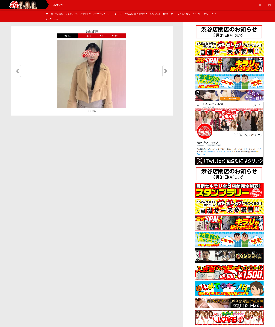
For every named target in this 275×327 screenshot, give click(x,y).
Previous (18, 71)
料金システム (169, 13)
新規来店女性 (72, 13)
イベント (197, 13)
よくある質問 (184, 13)
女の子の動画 (99, 13)
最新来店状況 (57, 13)
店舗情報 (84, 13)
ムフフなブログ (115, 13)
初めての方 (155, 13)
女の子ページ (52, 19)
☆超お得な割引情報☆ (135, 13)
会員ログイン (210, 13)
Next (165, 71)
